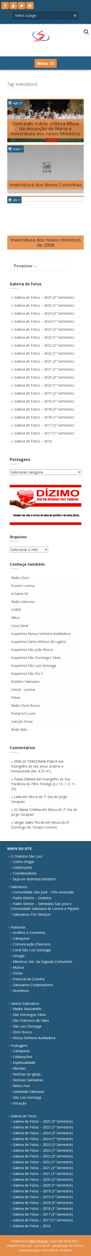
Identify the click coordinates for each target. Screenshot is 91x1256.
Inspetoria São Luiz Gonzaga (33, 665)
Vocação (19, 1103)
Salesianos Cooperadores (33, 984)
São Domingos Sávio (29, 1014)
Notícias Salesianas (28, 1080)
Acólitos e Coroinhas (29, 932)
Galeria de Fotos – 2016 (33, 441)
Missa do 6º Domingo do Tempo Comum (40, 825)
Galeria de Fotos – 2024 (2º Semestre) (44, 313)
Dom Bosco (22, 1032)
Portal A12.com (23, 713)
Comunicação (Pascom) (31, 944)
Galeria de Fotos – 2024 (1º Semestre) (44, 321)
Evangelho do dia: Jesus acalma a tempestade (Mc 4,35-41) (37, 768)
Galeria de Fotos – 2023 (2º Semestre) (44, 329)
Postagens (19, 1045)
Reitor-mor (21, 1085)
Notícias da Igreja (27, 1074)
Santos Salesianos (25, 1003)
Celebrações (22, 867)
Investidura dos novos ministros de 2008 (45, 242)
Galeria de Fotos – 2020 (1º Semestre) (44, 385)
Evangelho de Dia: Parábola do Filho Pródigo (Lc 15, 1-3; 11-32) (43, 784)
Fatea (15, 697)
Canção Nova (22, 721)
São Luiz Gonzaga (27, 1026)
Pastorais (18, 927)
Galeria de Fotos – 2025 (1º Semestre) (44, 305)
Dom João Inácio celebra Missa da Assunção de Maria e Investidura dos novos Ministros (45, 128)
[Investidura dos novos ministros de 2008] (45, 224)
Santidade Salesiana (28, 1091)
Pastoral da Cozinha (28, 979)
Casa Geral (19, 625)
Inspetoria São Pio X (27, 673)
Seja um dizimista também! (34, 879)
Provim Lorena (22, 585)
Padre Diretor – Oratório (32, 898)
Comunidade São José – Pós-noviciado (43, 892)
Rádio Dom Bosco (25, 705)
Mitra (15, 617)
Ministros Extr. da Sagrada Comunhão (42, 961)
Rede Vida (19, 729)
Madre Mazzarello (27, 1008)
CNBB (16, 609)
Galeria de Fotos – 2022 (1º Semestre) (44, 353)
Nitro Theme (39, 1241)
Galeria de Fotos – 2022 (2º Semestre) (44, 345)
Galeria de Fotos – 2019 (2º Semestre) (44, 393)
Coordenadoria (24, 873)
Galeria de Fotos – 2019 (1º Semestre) (44, 401)
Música (18, 967)
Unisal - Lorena (23, 689)
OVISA (18, 973)
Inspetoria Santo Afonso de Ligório (38, 641)
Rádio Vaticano (23, 601)
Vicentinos (21, 990)
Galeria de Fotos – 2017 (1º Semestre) (44, 433)
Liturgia (19, 955)
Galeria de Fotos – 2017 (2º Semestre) (44, 425)
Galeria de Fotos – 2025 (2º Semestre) (44, 297)
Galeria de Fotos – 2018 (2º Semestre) (44, 409)
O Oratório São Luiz (26, 856)
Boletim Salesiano (25, 681)
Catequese (21, 938)
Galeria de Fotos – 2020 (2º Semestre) (44, 377)
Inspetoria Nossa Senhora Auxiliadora (40, 633)
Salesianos (19, 886)
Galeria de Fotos (24, 1116)
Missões (19, 1068)
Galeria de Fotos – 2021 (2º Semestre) (44, 361)
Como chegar (23, 861)
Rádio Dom (20, 577)
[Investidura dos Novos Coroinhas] (45, 169)
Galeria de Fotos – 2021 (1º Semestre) (44, 369)
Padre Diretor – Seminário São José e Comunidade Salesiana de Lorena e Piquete (45, 906)
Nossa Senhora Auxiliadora (34, 1037)
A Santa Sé (19, 593)
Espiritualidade (24, 1062)
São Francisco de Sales (31, 1020)
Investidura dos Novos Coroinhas (45, 185)
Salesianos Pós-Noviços (32, 914)
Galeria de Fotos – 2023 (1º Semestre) (44, 337)
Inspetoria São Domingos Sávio (36, 657)
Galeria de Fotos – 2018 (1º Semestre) (44, 417)
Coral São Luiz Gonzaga (31, 950)
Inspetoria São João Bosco (32, 649)
